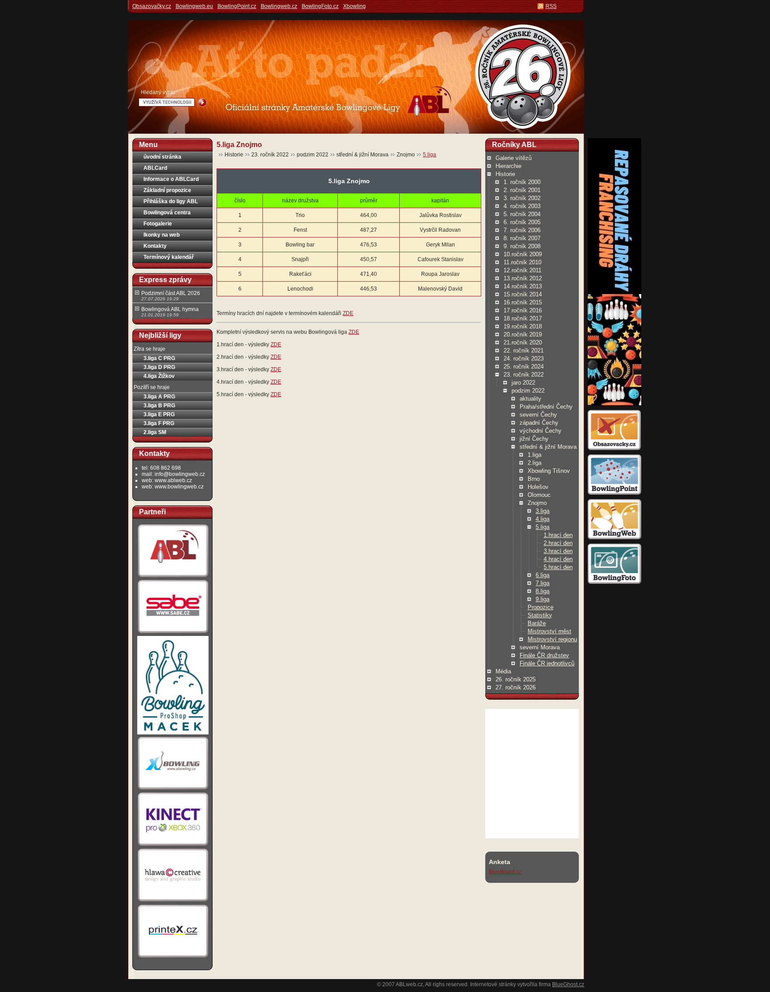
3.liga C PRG (159, 358)
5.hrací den (558, 567)
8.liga (542, 591)
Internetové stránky (493, 984)
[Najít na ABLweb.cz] (202, 102)
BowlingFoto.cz (320, 6)
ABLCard (155, 168)
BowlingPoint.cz (236, 6)
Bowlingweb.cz (279, 6)
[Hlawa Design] (173, 901)
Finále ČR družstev (544, 655)
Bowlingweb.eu (194, 6)
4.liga (542, 519)
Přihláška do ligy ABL (170, 201)
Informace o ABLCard (171, 179)
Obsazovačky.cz (151, 6)
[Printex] (173, 957)
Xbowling (354, 6)
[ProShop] (173, 734)
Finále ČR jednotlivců (547, 663)
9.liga (542, 599)
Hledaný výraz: (159, 92)
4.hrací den (558, 559)
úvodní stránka (162, 157)
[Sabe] (173, 633)
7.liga (542, 583)
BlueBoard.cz (505, 872)
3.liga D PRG (159, 367)
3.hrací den (558, 551)
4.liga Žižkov (159, 376)
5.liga (429, 155)
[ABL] (173, 577)
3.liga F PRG (158, 423)
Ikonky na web (161, 235)
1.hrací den (558, 535)
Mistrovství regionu (552, 639)
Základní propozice (167, 190)
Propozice (540, 607)
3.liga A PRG (159, 397)
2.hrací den (558, 543)
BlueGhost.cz (568, 984)
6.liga (542, 575)
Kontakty (155, 246)
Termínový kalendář (168, 257)
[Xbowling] (173, 790)
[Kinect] (173, 846)
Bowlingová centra (167, 212)
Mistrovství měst (549, 631)
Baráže (537, 623)
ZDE (348, 313)
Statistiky (540, 615)
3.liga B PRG (159, 405)
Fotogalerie (157, 224)
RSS (551, 6)
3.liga (542, 511)
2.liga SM (154, 432)
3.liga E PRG (159, 414)
